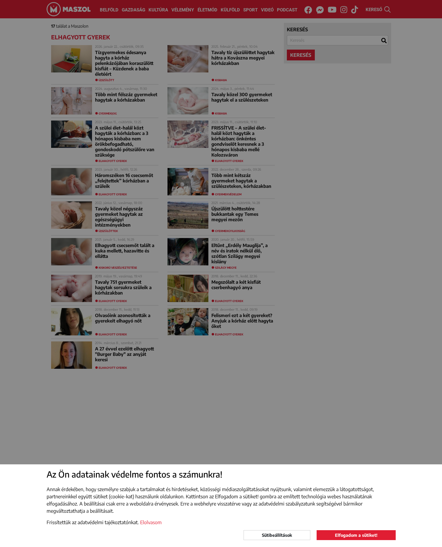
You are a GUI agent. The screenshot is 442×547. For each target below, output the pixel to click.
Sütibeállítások (277, 535)
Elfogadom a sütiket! (356, 535)
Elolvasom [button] (151, 522)
